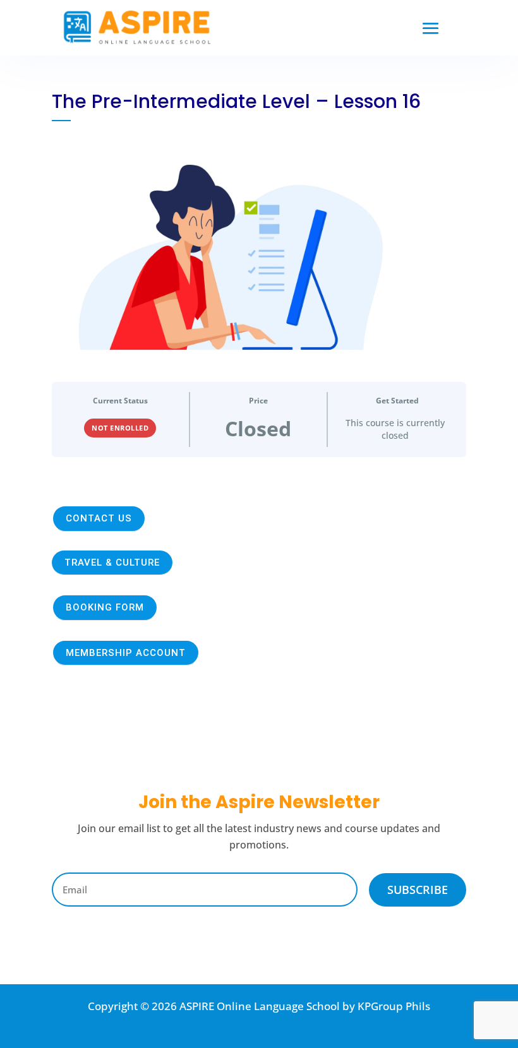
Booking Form (105, 607)
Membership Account (126, 652)
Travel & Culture (112, 562)
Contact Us (99, 518)
